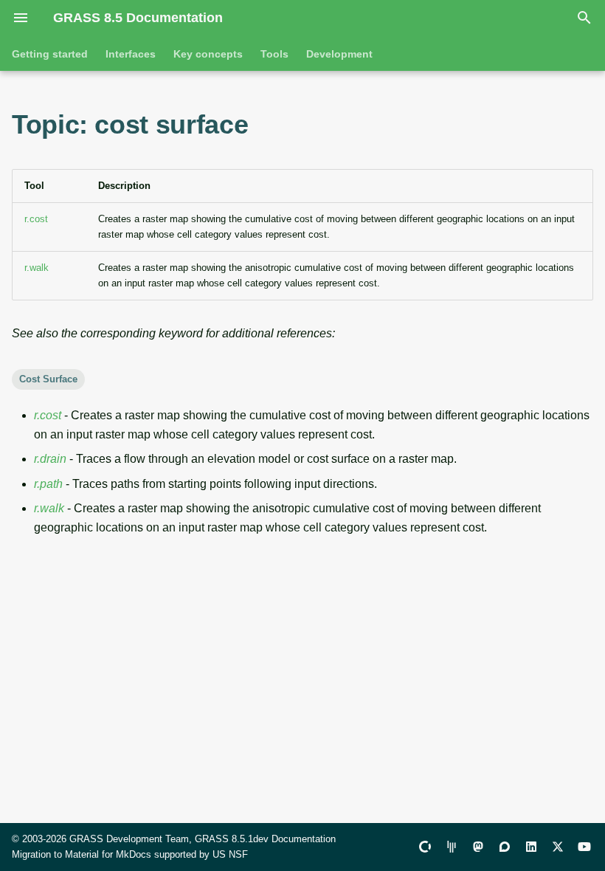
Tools (274, 54)
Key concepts (208, 54)
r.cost (36, 218)
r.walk (36, 267)
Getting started (50, 54)
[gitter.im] (451, 846)
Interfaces (131, 54)
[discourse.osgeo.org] (504, 846)
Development (339, 54)
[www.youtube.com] (584, 846)
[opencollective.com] (425, 846)
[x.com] (558, 846)
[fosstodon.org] (478, 846)
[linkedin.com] (531, 846)
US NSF (230, 854)
